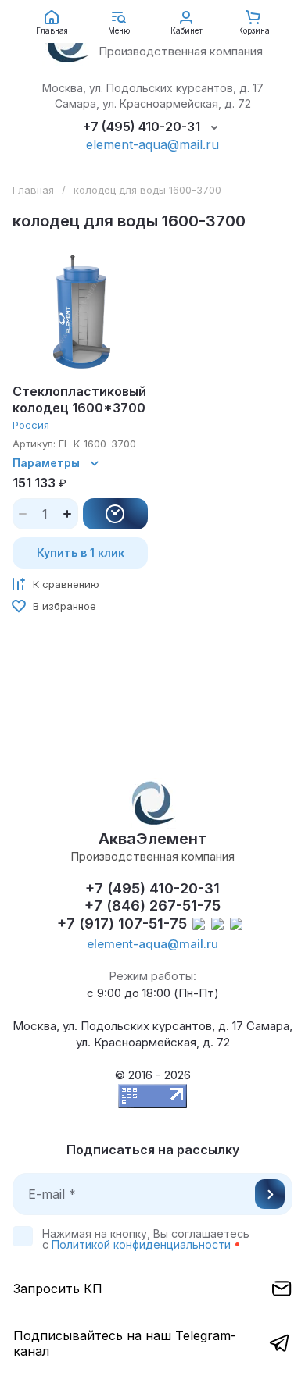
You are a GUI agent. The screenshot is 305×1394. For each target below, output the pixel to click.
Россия (31, 425)
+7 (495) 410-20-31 (141, 126)
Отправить (270, 1194)
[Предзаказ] (116, 513)
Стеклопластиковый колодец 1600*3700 (79, 399)
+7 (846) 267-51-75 (152, 905)
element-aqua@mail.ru (152, 144)
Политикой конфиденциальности (141, 1244)
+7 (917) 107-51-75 (122, 923)
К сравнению (66, 584)
